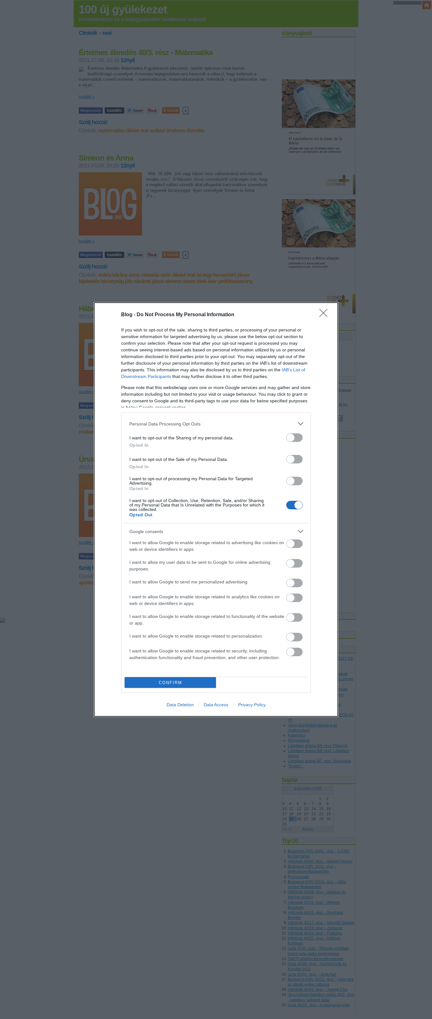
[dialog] (216, 509)
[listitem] (216, 423)
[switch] (294, 437)
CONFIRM (170, 682)
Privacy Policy (252, 704)
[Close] (325, 315)
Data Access (216, 704)
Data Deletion (180, 704)
